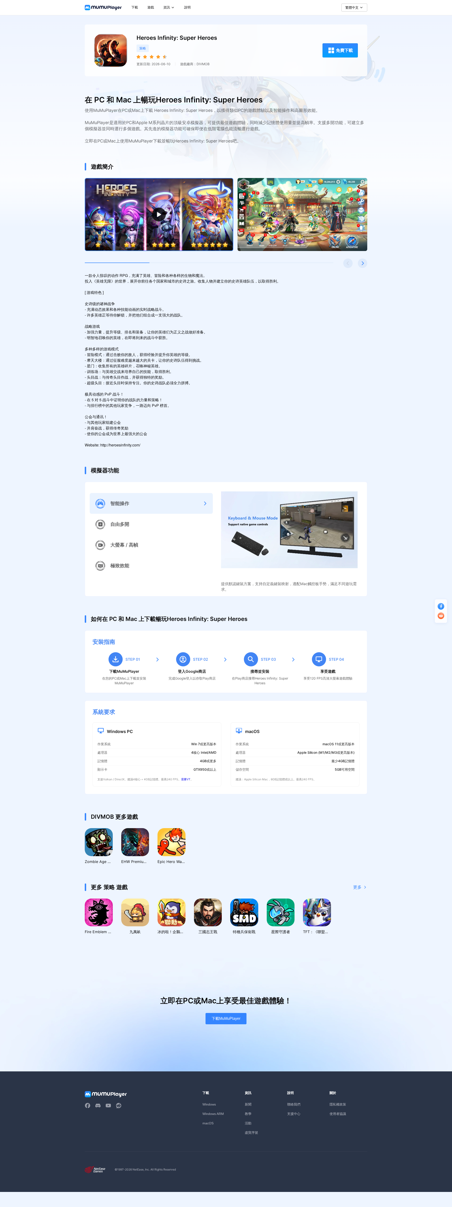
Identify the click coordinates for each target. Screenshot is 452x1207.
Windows (209, 1104)
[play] (159, 214)
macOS (208, 1123)
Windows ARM (213, 1114)
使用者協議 (338, 1114)
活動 (248, 1123)
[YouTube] (108, 1105)
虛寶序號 (251, 1132)
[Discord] (98, 1105)
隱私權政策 (338, 1104)
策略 (142, 48)
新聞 (248, 1104)
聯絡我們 (293, 1104)
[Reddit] (118, 1105)
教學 (248, 1114)
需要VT (185, 779)
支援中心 (293, 1114)
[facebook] (87, 1105)
